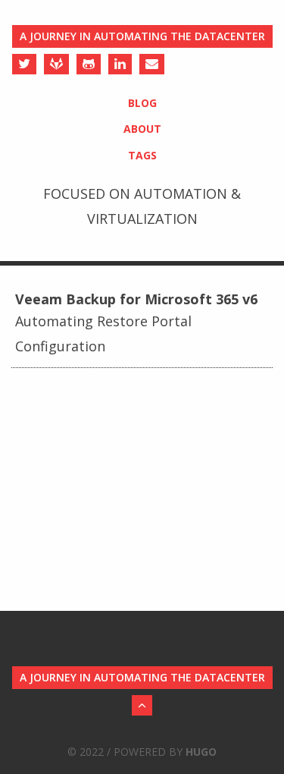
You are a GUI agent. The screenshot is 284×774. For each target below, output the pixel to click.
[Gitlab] (56, 64)
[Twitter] (24, 64)
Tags (142, 155)
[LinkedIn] (120, 64)
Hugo (201, 751)
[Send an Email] (151, 64)
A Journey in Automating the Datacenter (142, 36)
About (142, 128)
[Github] (88, 64)
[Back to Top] (142, 705)
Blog (142, 103)
